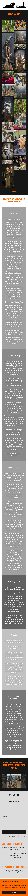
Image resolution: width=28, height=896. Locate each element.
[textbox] (14, 806)
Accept (14, 892)
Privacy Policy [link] (23, 836)
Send (14, 832)
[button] (14, 191)
